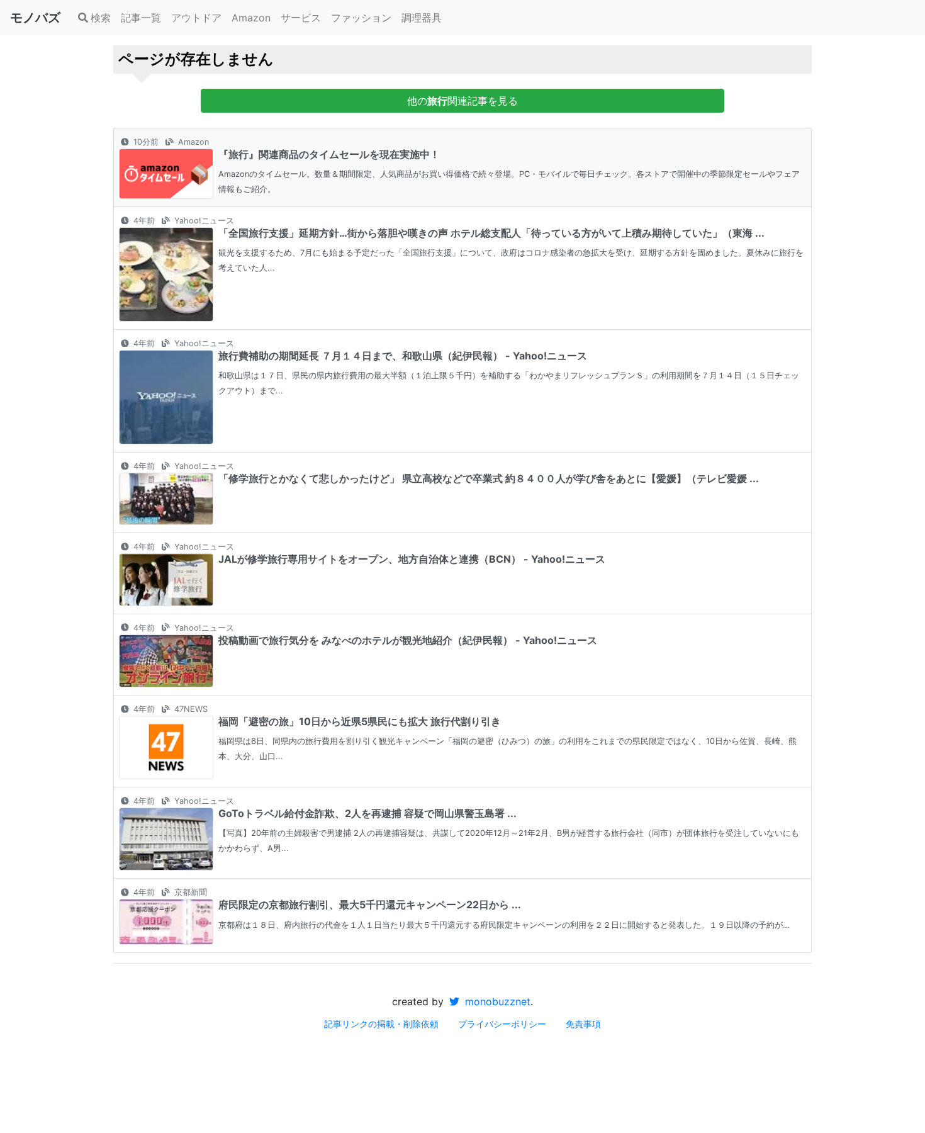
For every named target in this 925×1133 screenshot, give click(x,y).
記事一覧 (141, 17)
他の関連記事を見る (462, 100)
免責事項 (583, 1023)
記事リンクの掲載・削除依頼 (381, 1023)
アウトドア (196, 17)
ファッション (361, 17)
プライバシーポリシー (502, 1023)
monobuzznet (496, 1001)
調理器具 (421, 17)
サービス (301, 17)
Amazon (251, 17)
